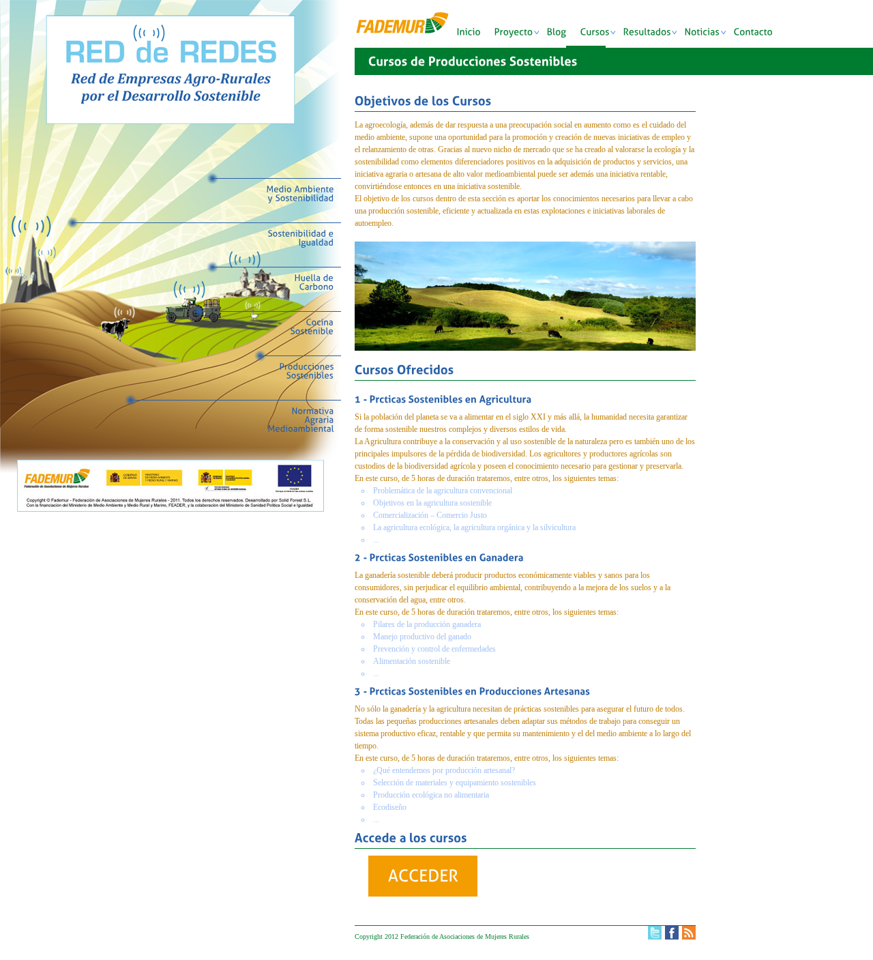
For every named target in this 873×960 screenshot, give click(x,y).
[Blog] (563, 35)
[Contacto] (760, 35)
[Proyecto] (521, 35)
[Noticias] (709, 35)
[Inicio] (475, 35)
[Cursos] (602, 35)
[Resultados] (654, 35)
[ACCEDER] (422, 876)
